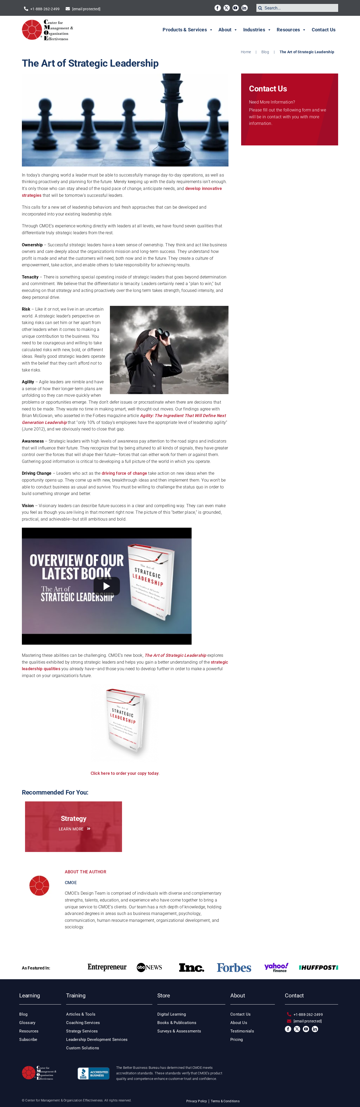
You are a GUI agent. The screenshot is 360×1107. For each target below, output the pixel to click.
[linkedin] (244, 8)
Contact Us (323, 29)
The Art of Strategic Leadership (175, 655)
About (224, 29)
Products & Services (185, 29)
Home (246, 52)
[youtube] (235, 8)
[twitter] (226, 8)
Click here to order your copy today (125, 773)
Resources (288, 29)
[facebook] (218, 8)
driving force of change (124, 473)
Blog (265, 52)
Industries (254, 29)
